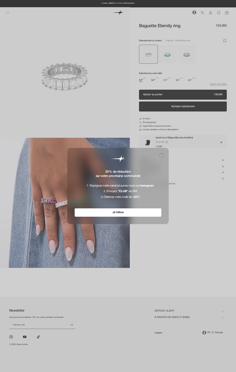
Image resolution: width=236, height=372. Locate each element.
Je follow (118, 212)
